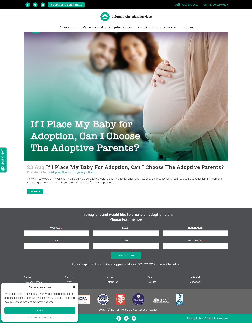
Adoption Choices (61, 172)
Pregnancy (79, 172)
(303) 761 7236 (146, 264)
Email (126, 228)
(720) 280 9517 (189, 4)
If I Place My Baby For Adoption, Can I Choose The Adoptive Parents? (135, 167)
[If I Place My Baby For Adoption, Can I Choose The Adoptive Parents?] (126, 88)
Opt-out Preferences (216, 318)
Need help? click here (66, 4)
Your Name (56, 228)
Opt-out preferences (33, 317)
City (56, 240)
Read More (35, 191)
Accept (39, 310)
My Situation (195, 240)
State (126, 240)
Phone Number (195, 228)
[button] (73, 287)
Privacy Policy (47, 317)
